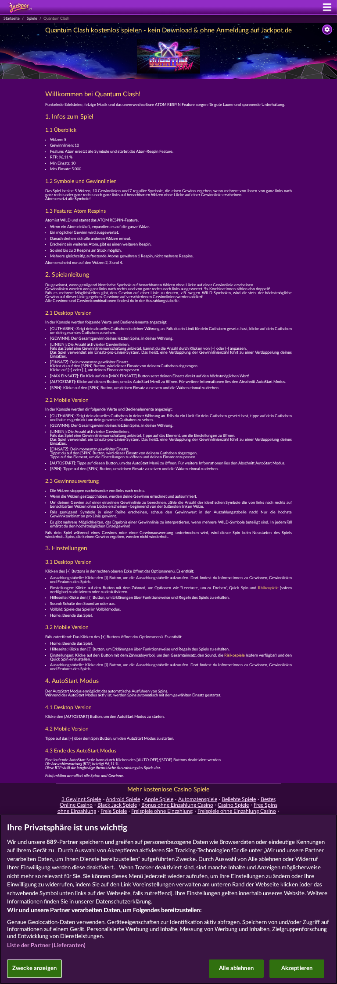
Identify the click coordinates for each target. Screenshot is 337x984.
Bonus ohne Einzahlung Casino (177, 805)
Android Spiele (123, 799)
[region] (168, 899)
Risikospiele (268, 588)
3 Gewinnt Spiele (81, 799)
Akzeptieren (296, 968)
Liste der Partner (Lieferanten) (46, 946)
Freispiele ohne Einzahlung (162, 811)
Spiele (32, 19)
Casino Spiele (233, 805)
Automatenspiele (197, 799)
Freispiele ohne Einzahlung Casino (236, 811)
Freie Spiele (113, 811)
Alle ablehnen (236, 968)
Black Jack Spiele (117, 805)
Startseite (12, 19)
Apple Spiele (158, 799)
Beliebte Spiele (239, 799)
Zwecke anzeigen (34, 968)
